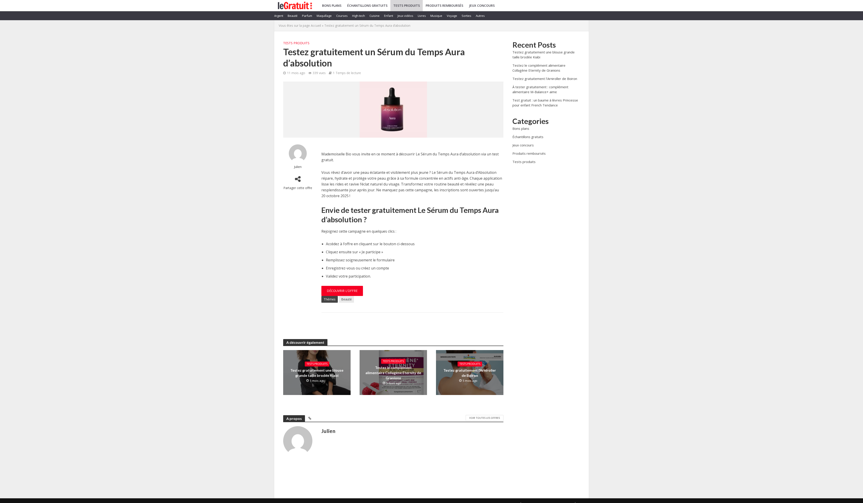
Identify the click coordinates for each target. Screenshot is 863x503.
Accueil (316, 25)
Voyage (452, 16)
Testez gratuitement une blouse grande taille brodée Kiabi (316, 372)
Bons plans (331, 5)
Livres (422, 16)
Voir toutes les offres (484, 417)
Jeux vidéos (405, 16)
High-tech (358, 16)
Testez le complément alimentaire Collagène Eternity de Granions (393, 372)
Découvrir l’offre (342, 291)
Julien (298, 167)
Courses (342, 16)
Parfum (307, 16)
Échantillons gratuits (367, 5)
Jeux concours (482, 5)
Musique (436, 16)
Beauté (293, 16)
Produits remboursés (444, 5)
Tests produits (406, 5)
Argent (278, 16)
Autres (480, 16)
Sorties (466, 16)
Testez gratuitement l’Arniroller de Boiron (469, 372)
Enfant (388, 16)
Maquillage (324, 16)
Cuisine (374, 16)
